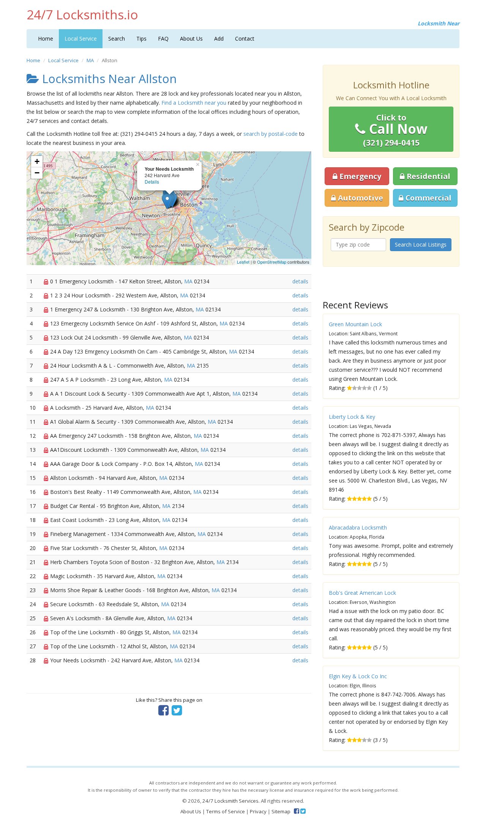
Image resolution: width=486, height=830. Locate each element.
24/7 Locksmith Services (230, 800)
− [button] (37, 173)
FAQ (163, 38)
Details (152, 181)
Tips (141, 38)
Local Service (81, 38)
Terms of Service (225, 811)
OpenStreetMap (271, 262)
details (300, 281)
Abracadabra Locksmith (358, 527)
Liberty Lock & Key (352, 416)
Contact (244, 38)
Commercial (427, 198)
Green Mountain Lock (355, 324)
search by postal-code (270, 133)
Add (219, 38)
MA (90, 60)
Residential (427, 176)
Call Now (395, 130)
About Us (191, 38)
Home (45, 38)
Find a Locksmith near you (193, 102)
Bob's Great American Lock (362, 592)
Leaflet (243, 262)
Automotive (359, 198)
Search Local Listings (421, 244)
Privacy (258, 811)
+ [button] (37, 161)
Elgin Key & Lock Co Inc (358, 676)
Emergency (359, 176)
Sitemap (280, 811)
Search (116, 38)
